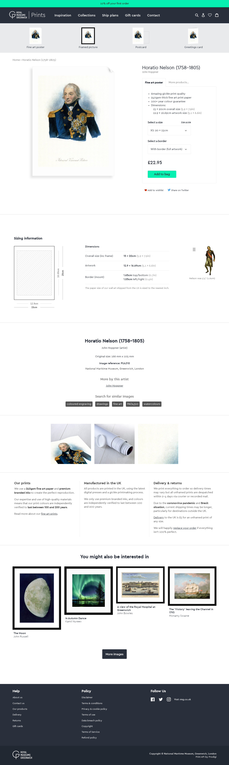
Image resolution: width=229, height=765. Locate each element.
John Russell (21, 636)
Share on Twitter (180, 190)
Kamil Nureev (73, 621)
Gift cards (132, 15)
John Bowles (125, 613)
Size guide (186, 122)
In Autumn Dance (75, 618)
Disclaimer (87, 697)
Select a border (157, 141)
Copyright (87, 726)
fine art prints (49, 514)
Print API (200, 757)
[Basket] (217, 15)
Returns (17, 720)
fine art (117, 404)
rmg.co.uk (185, 699)
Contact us (18, 703)
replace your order (184, 528)
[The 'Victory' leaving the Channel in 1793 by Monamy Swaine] (192, 586)
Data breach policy (92, 720)
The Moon (20, 633)
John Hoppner (150, 72)
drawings (102, 404)
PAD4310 (132, 404)
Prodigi (212, 757)
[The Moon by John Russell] (37, 598)
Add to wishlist (155, 190)
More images (114, 654)
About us (17, 697)
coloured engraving (79, 404)
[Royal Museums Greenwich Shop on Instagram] (169, 701)
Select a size (169, 122)
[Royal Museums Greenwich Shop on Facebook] (153, 701)
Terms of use (88, 715)
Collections (86, 15)
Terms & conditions (92, 703)
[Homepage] (28, 15)
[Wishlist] (210, 15)
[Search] (197, 15)
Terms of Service (91, 732)
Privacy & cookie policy (94, 709)
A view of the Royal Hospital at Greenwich (136, 608)
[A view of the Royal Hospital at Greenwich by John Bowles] (140, 584)
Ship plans (110, 15)
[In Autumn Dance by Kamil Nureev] (88, 590)
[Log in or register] (203, 15)
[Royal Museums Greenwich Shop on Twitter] (161, 701)
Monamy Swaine (179, 615)
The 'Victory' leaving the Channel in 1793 (191, 610)
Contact (153, 15)
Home (16, 60)
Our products (20, 709)
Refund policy (89, 738)
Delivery (159, 517)
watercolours (152, 404)
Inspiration (62, 15)
